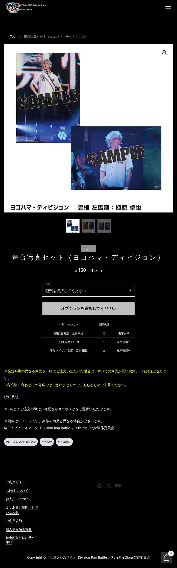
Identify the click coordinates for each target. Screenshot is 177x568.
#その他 (47, 442)
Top (13, 36)
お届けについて (17, 490)
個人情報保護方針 (19, 529)
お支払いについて (19, 499)
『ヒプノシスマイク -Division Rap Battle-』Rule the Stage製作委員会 (98, 557)
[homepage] (99, 485)
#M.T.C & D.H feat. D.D (21, 442)
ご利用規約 (14, 521)
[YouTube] (118, 485)
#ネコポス (64, 442)
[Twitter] (108, 485)
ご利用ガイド (15, 482)
